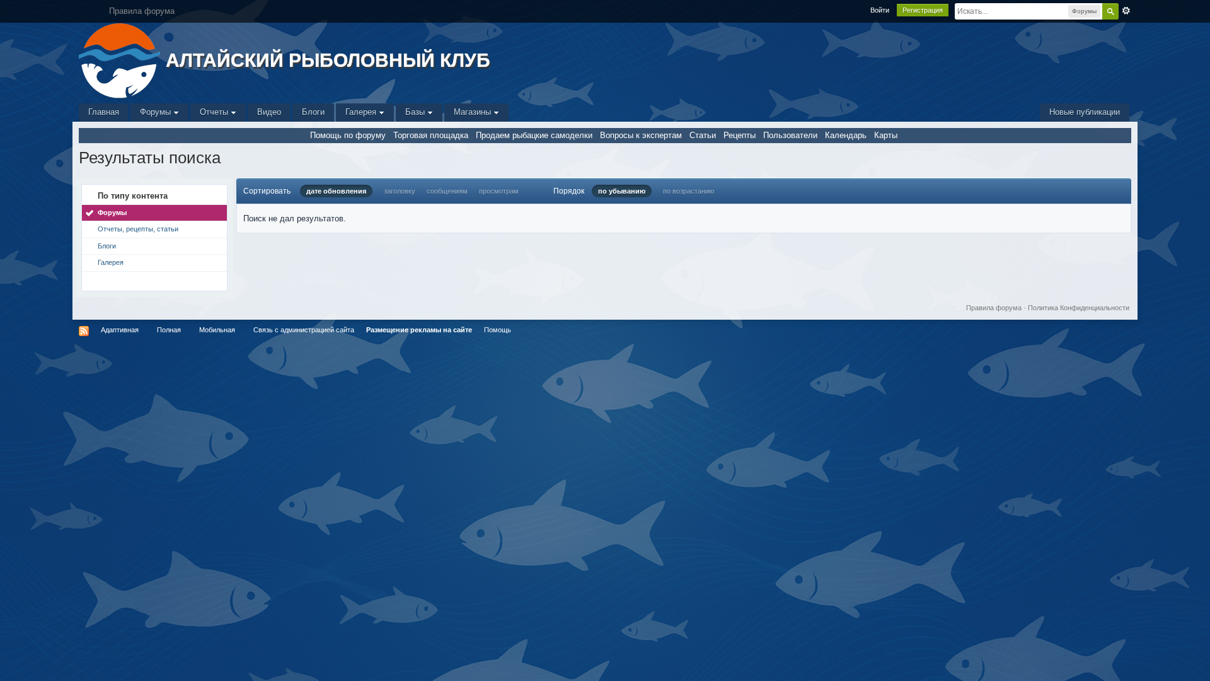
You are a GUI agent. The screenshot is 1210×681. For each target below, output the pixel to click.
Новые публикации (1084, 112)
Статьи (702, 135)
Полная (169, 330)
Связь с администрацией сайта (303, 330)
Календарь (846, 135)
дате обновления (336, 191)
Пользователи (790, 135)
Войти (879, 10)
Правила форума (994, 307)
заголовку (399, 191)
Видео (269, 112)
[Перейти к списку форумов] (121, 59)
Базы (416, 112)
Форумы (156, 112)
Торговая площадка (430, 135)
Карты (885, 135)
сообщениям (447, 191)
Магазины (473, 112)
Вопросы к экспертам (641, 135)
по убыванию (621, 191)
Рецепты (739, 135)
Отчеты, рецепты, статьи (138, 229)
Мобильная (217, 330)
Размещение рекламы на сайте (419, 330)
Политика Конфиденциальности (1078, 307)
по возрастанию (688, 191)
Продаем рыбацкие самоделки (534, 135)
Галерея (362, 112)
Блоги (313, 112)
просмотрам (499, 191)
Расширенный (1126, 11)
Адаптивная (120, 330)
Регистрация (922, 10)
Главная (103, 112)
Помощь (497, 330)
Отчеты (215, 112)
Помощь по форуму (348, 135)
